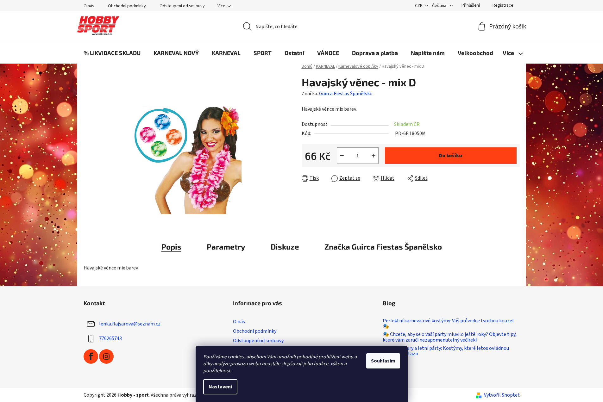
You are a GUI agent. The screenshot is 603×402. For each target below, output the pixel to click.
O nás (89, 6)
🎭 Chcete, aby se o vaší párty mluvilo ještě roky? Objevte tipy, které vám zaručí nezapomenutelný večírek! (450, 337)
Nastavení (220, 386)
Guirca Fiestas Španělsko (346, 93)
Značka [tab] (383, 246)
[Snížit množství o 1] (342, 156)
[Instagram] (106, 356)
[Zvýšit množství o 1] (373, 156)
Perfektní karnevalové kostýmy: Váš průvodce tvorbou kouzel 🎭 (448, 323)
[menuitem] (112, 53)
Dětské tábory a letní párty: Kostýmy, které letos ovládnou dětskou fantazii (446, 351)
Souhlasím (383, 360)
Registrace (503, 5)
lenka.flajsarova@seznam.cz (129, 323)
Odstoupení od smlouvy (182, 6)
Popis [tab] (171, 246)
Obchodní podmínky (127, 6)
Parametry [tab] (226, 246)
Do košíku (450, 155)
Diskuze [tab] (285, 246)
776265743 (110, 338)
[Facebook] (91, 356)
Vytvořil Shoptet (502, 395)
